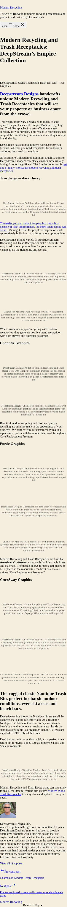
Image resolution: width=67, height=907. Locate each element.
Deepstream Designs (19, 93)
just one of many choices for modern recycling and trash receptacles (33, 168)
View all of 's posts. (11, 863)
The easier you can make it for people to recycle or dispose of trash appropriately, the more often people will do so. (33, 227)
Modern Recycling (11, 7)
